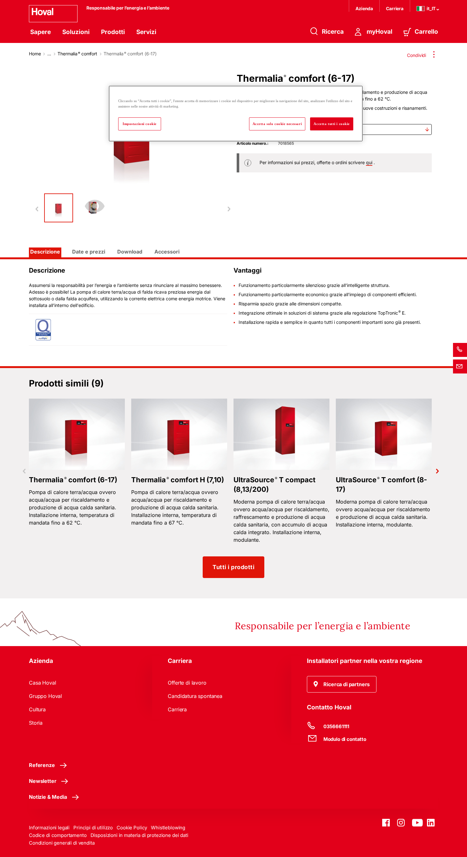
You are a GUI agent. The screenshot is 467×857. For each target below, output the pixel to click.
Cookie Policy (132, 828)
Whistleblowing (168, 828)
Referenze (42, 765)
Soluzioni (76, 32)
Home (35, 53)
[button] (342, 684)
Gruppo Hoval (45, 696)
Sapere (40, 32)
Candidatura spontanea (195, 696)
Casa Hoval (42, 682)
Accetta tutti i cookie (332, 124)
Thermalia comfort (77, 53)
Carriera (394, 8)
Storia (36, 723)
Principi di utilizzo (93, 828)
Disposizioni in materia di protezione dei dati (139, 835)
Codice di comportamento (58, 835)
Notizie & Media (48, 797)
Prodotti (113, 32)
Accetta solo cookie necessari (277, 124)
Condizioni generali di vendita (62, 843)
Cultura (37, 709)
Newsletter (42, 781)
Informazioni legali (49, 828)
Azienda (364, 8)
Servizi (146, 32)
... (49, 53)
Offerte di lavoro (187, 682)
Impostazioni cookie (140, 124)
